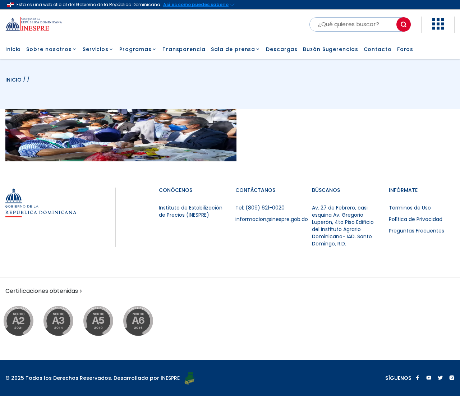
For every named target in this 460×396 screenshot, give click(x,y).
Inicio (13, 49)
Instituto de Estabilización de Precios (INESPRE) (190, 211)
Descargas (282, 49)
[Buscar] (403, 24)
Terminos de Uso (410, 207)
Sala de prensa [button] (233, 49)
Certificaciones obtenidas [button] (41, 291)
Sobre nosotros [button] (49, 49)
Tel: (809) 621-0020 (260, 207)
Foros (405, 49)
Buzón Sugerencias (330, 49)
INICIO (14, 79)
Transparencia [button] (184, 49)
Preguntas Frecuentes (416, 230)
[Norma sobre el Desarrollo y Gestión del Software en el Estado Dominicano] (145, 321)
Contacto (378, 49)
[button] (438, 28)
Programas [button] (135, 49)
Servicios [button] (96, 49)
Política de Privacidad (415, 219)
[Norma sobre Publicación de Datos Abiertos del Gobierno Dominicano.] (65, 321)
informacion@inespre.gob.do (271, 219)
